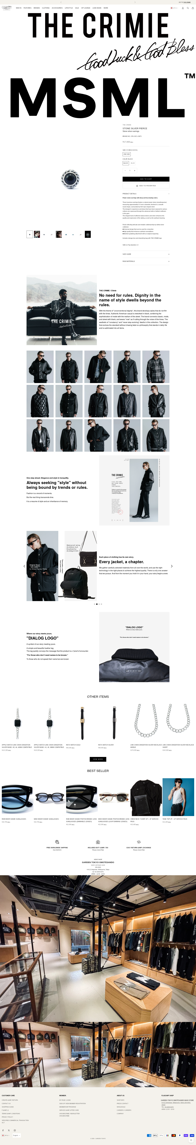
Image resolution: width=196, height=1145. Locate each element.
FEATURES (27, 8)
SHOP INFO (120, 1100)
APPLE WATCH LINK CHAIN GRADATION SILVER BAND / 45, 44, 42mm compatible (17, 746)
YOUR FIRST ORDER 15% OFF (98, 2)
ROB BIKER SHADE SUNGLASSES (14, 819)
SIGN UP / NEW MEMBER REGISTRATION (72, 1103)
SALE (77, 8)
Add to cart (146, 179)
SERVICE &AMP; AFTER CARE (69, 1110)
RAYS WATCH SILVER (106, 745)
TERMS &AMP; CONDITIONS (11, 1113)
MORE (106, 8)
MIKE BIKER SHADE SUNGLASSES (46, 819)
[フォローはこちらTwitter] (9, 1130)
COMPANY (120, 1113)
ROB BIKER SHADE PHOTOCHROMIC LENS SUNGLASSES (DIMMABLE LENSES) (81, 820)
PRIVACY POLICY (7, 1117)
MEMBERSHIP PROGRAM (67, 1107)
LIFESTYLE (69, 8)
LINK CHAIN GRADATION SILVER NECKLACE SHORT (178, 746)
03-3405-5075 (169, 1107)
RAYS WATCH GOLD (73, 745)
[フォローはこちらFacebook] (3, 1130)
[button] (24, 566)
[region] (98, 1054)
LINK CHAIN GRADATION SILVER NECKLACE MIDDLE (146, 746)
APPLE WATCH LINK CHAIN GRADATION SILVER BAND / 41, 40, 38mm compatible (49, 746)
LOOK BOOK (97, 8)
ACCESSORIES (57, 8)
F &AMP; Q (5, 1110)
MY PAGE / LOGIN (65, 1100)
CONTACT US (6, 1103)
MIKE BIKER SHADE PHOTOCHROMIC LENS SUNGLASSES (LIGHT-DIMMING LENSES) (113, 820)
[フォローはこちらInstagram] (15, 1130)
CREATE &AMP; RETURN (10, 1100)
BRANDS (37, 8)
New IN (18, 8)
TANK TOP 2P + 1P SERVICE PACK (175, 819)
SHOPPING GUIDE (8, 1107)
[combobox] (17, 1135)
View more (98, 759)
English (15, 1135)
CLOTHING (46, 8)
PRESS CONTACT (122, 1103)
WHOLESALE (121, 1107)
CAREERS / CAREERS (124, 1110)
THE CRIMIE (187, 2)
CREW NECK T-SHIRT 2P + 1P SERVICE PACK (144, 820)
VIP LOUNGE (85, 8)
